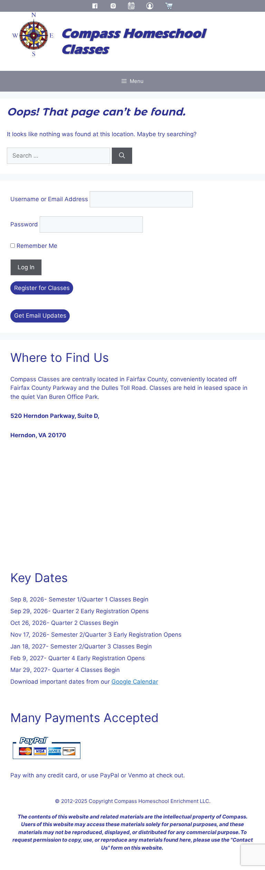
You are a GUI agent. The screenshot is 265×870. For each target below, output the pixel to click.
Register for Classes (42, 287)
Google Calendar (134, 681)
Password (24, 224)
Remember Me (36, 245)
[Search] (122, 156)
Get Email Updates (40, 315)
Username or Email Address (49, 199)
